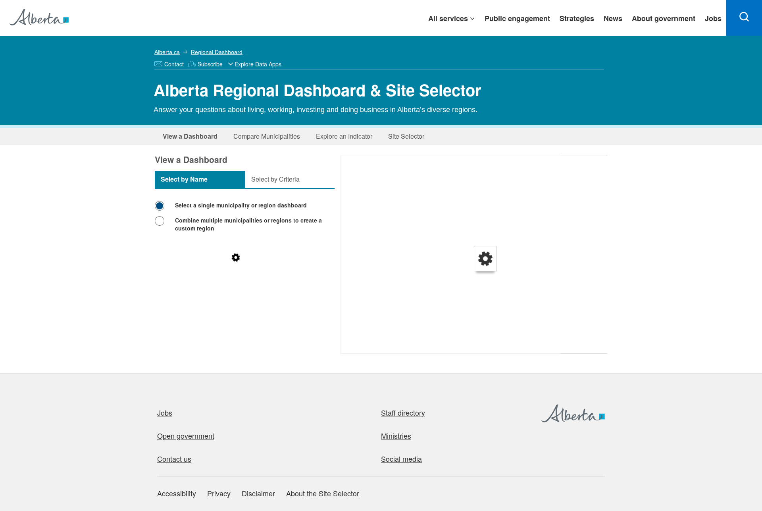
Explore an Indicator (344, 136)
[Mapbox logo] (360, 346)
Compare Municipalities (266, 136)
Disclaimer (258, 493)
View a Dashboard (190, 136)
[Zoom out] (350, 176)
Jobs (164, 412)
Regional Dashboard (216, 52)
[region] (474, 254)
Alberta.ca (167, 52)
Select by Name (184, 179)
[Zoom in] (350, 165)
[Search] (744, 18)
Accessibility (176, 493)
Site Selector (406, 136)
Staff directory (403, 412)
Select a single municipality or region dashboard (241, 205)
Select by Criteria (275, 179)
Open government (185, 435)
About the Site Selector (322, 493)
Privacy (219, 493)
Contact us (174, 458)
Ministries (396, 435)
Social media (401, 458)
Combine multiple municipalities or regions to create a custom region (248, 224)
